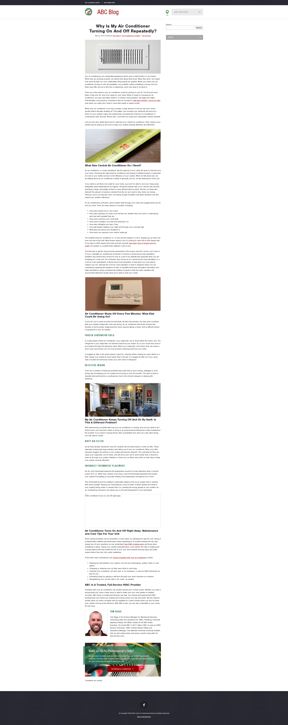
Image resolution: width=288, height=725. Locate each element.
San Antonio (181, 12)
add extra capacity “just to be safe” (146, 100)
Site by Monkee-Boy (144, 717)
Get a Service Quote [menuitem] (92, 3)
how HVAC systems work (134, 544)
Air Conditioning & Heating (131, 36)
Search (168, 24)
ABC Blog (108, 12)
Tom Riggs (116, 36)
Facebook (144, 705)
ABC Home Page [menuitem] (109, 3)
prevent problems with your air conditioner (129, 558)
